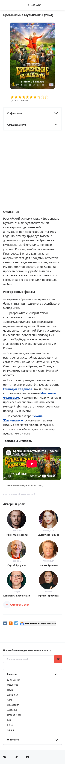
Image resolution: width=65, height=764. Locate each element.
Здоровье (12, 709)
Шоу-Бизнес (13, 679)
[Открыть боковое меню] (4, 5)
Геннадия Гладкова (17, 389)
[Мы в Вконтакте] (4, 757)
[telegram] (16, 623)
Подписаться (58, 659)
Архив (10, 729)
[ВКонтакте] (5, 623)
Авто (9, 699)
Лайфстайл (13, 704)
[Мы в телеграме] (16, 757)
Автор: (19, 494)
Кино (10, 724)
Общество (12, 684)
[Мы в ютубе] (27, 757)
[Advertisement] (32, 173)
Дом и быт (12, 694)
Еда (9, 719)
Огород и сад (14, 714)
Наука (10, 689)
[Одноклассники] (11, 623)
